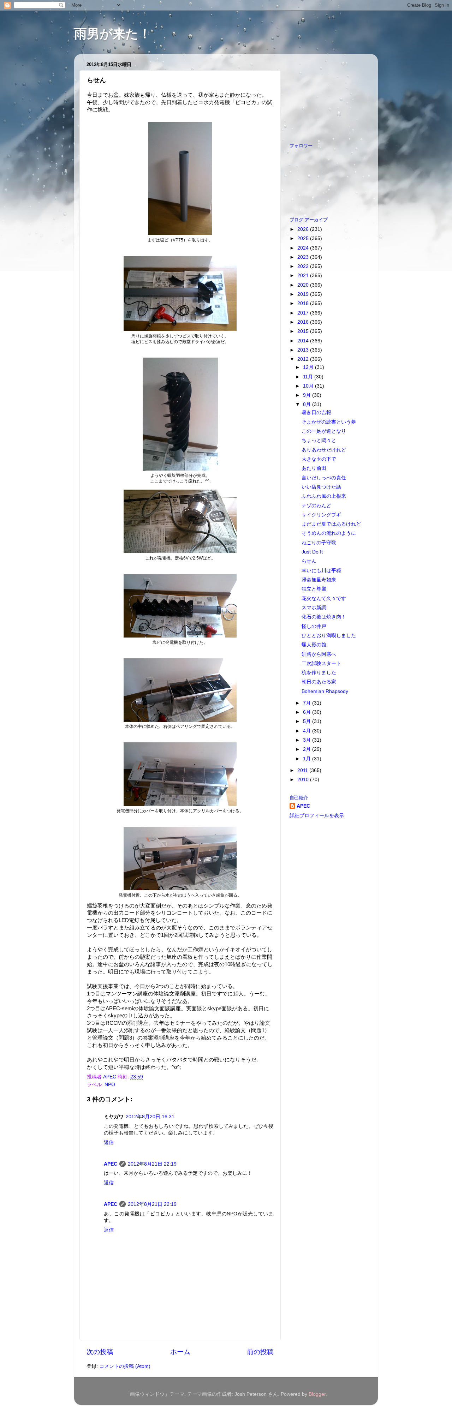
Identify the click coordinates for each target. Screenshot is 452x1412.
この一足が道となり (324, 431)
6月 (307, 712)
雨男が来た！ (112, 33)
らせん (309, 561)
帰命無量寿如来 (319, 579)
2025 (303, 238)
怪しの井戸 (314, 626)
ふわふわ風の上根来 (324, 496)
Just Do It (312, 552)
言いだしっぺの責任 (324, 477)
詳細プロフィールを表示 (317, 815)
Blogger (317, 1394)
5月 (307, 721)
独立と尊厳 (314, 589)
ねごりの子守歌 (319, 542)
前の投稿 (260, 1352)
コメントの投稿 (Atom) (124, 1366)
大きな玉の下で (319, 459)
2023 (303, 257)
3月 (307, 740)
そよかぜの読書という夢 (329, 422)
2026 (303, 229)
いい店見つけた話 (321, 487)
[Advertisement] (325, 94)
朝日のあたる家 (319, 681)
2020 (303, 285)
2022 (303, 266)
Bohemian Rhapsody (325, 691)
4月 (307, 731)
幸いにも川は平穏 (321, 570)
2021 (303, 275)
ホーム (180, 1352)
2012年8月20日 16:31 (150, 1116)
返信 (109, 1142)
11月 (308, 376)
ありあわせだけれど (324, 450)
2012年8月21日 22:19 (152, 1164)
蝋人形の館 (314, 644)
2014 (303, 340)
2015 (303, 331)
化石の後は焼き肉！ (324, 617)
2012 (303, 359)
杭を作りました (319, 672)
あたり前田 (314, 468)
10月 (309, 386)
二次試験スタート (321, 663)
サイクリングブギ (321, 514)
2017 (303, 313)
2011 (303, 770)
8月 (307, 404)
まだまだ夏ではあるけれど (331, 524)
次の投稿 (100, 1352)
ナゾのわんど (316, 505)
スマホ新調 (314, 607)
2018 (303, 303)
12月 (309, 367)
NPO (110, 1084)
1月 (307, 758)
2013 (303, 350)
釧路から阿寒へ (319, 654)
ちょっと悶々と (319, 440)
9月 (307, 395)
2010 (303, 779)
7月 (307, 703)
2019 (303, 294)
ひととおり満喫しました (329, 635)
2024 (303, 248)
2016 (303, 322)
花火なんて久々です (324, 598)
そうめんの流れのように (329, 533)
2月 (307, 749)
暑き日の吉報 (316, 412)
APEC (110, 1164)
